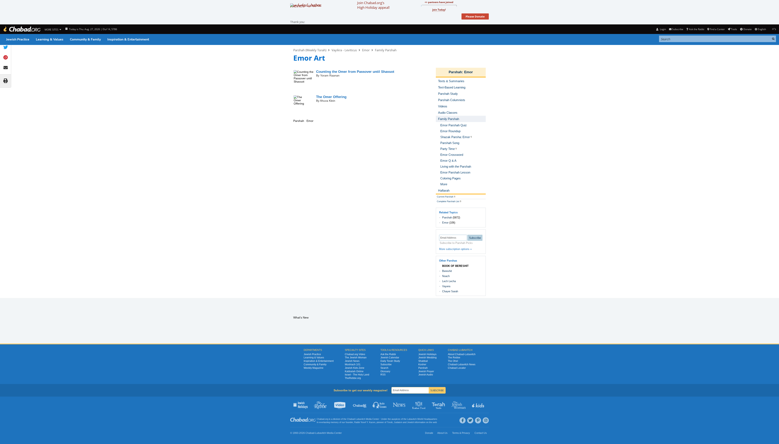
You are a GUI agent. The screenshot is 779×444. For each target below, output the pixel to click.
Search (384, 368)
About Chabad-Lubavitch (462, 354)
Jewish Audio (425, 374)
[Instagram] (486, 420)
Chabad (351, 419)
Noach (446, 276)
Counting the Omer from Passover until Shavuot (355, 72)
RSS (383, 374)
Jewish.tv (340, 405)
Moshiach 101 (352, 364)
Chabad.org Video (355, 354)
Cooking (419, 405)
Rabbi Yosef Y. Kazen (364, 422)
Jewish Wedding (427, 357)
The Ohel (453, 361)
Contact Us (481, 433)
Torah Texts (439, 405)
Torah (390, 422)
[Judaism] (22, 29)
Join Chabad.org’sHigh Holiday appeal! (373, 5)
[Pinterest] (478, 420)
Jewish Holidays (427, 354)
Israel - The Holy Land (357, 374)
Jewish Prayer (426, 371)
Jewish (410, 422)
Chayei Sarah (450, 291)
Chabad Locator (457, 368)
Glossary (385, 371)
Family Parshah (386, 50)
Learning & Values (49, 39)
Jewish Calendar (389, 357)
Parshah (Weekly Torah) (309, 50)
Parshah (455, 72)
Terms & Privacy (461, 433)
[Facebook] (462, 420)
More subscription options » (455, 249)
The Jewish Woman (356, 357)
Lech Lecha (449, 281)
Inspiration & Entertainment (128, 39)
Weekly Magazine (313, 368)
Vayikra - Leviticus (344, 50)
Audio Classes (379, 405)
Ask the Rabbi (696, 29)
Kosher (422, 364)
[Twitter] (470, 420)
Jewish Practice (17, 39)
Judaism (398, 422)
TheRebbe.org (353, 378)
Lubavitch (360, 419)
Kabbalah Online (354, 371)
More (443, 184)
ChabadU (360, 405)
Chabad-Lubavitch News (461, 364)
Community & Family (85, 39)
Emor (366, 50)
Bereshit (447, 271)
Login (662, 29)
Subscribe (386, 364)
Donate (747, 29)
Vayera (446, 286)
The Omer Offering (331, 97)
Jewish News (352, 361)
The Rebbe (454, 357)
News (399, 405)
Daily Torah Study (390, 361)
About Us (442, 433)
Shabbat (423, 361)
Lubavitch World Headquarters (422, 419)
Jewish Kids (478, 405)
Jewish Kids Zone (354, 368)
